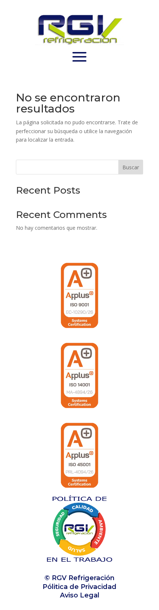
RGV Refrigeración (82, 578)
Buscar (130, 167)
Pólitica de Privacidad (79, 587)
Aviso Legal (79, 595)
